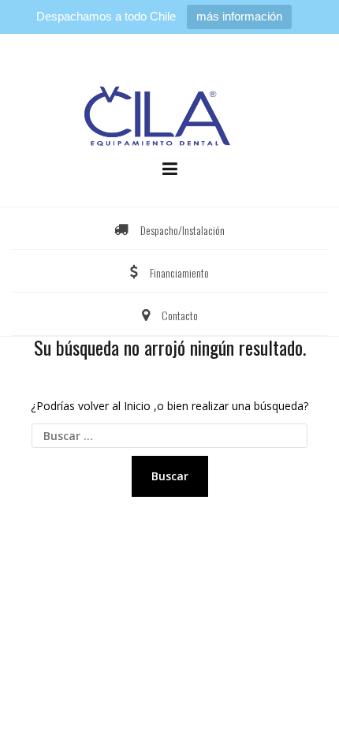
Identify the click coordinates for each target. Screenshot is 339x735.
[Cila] (170, 107)
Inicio (137, 405)
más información (239, 16)
